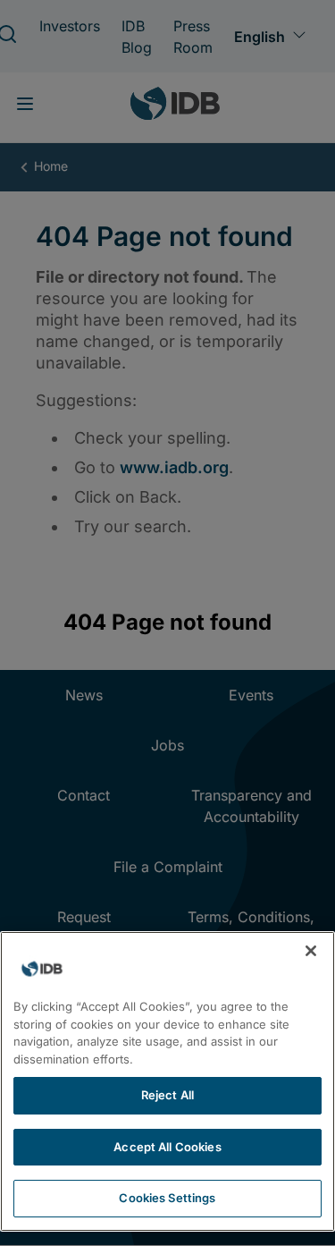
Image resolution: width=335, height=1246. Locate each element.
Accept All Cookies (167, 1147)
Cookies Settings (167, 1198)
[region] (167, 1081)
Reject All (167, 1095)
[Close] (311, 951)
